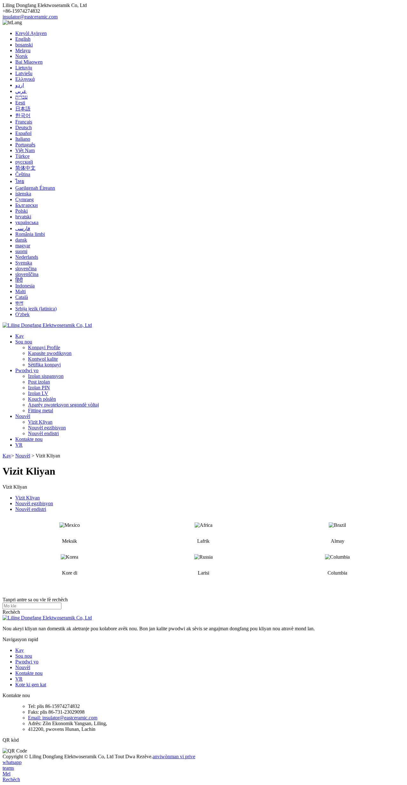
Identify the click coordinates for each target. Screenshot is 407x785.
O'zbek (22, 314)
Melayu (23, 50)
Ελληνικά (25, 79)
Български (26, 205)
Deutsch (23, 127)
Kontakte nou (29, 439)
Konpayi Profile (44, 347)
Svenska (23, 262)
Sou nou (23, 341)
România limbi (30, 234)
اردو (19, 85)
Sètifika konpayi (44, 364)
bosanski (24, 44)
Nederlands (26, 257)
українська (26, 222)
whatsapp (12, 762)
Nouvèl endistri (43, 433)
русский (24, 162)
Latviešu (23, 73)
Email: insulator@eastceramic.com (62, 717)
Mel (6, 773)
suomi (21, 251)
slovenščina (26, 274)
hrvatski (23, 216)
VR (19, 445)
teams (8, 768)
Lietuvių (23, 67)
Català (21, 297)
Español (23, 133)
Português (25, 144)
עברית (21, 97)
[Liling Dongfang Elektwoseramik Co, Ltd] (47, 325)
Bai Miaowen (29, 62)
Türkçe (22, 156)
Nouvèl (22, 416)
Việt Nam (25, 150)
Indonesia (25, 285)
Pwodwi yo (26, 370)
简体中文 (25, 168)
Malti (20, 291)
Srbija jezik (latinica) (36, 308)
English (23, 39)
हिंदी (19, 280)
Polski (21, 211)
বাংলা (19, 303)
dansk (21, 240)
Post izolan (39, 382)
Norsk (21, 56)
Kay (19, 336)
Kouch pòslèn (42, 399)
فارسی (22, 228)
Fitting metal (40, 410)
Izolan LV (38, 393)
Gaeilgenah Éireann (35, 188)
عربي (21, 91)
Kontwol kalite (43, 359)
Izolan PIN (39, 387)
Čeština (22, 174)
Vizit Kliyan (40, 422)
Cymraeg (24, 199)
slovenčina (26, 268)
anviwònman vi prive (174, 756)
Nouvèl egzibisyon (47, 427)
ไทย (19, 181)
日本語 (23, 108)
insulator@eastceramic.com (30, 16)
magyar (22, 245)
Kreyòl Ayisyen (31, 33)
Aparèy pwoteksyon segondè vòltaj (63, 404)
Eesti (20, 102)
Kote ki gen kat (30, 684)
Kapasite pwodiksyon (50, 353)
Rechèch (11, 612)
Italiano (22, 139)
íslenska (23, 193)
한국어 (23, 115)
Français (23, 121)
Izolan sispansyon (46, 376)
